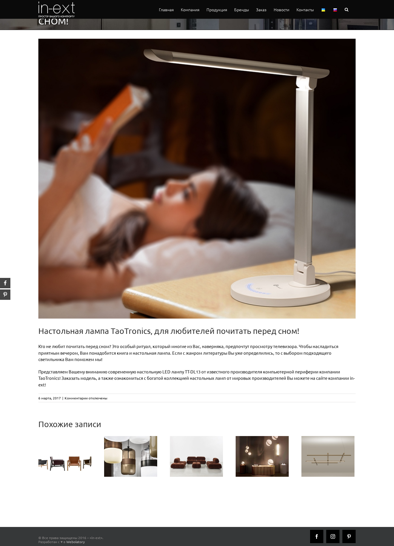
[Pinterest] (349, 536)
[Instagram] (332, 536)
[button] (346, 9)
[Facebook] (316, 536)
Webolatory (75, 541)
